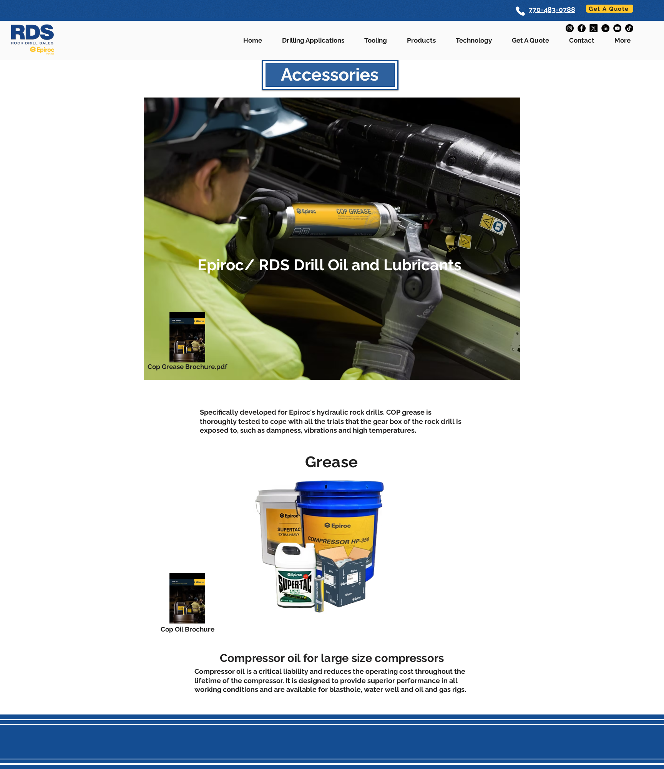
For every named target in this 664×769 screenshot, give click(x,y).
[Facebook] (582, 28)
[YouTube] (617, 28)
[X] (593, 28)
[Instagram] (570, 28)
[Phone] (520, 11)
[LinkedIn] (605, 28)
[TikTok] (629, 28)
